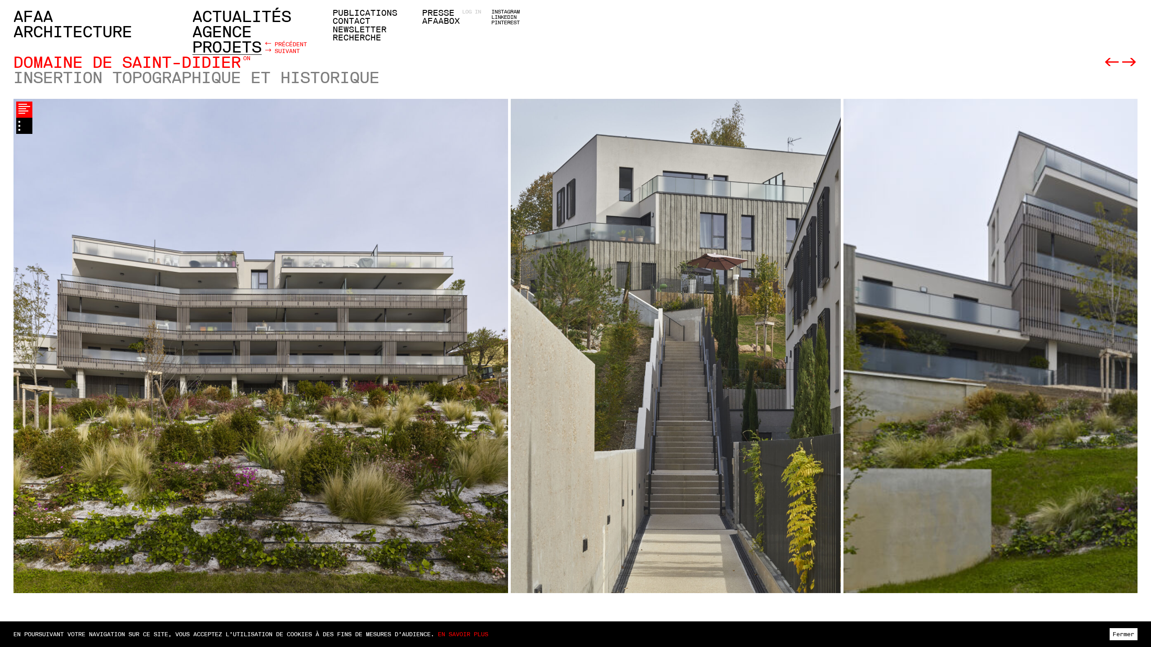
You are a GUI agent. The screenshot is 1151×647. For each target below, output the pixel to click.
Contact (351, 21)
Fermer (1123, 634)
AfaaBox (441, 21)
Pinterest (505, 22)
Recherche (357, 38)
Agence (222, 32)
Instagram (505, 11)
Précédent (289, 44)
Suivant (285, 51)
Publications (365, 13)
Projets (227, 47)
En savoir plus (463, 634)
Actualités (241, 16)
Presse (438, 13)
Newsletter (360, 30)
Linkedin (504, 17)
